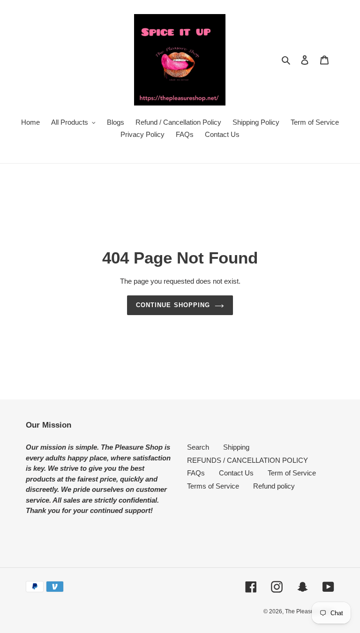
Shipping (236, 447)
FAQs (196, 473)
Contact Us (236, 473)
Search (198, 447)
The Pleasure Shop (309, 611)
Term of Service (292, 473)
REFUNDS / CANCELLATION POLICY (247, 460)
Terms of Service (213, 486)
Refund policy (274, 486)
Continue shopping (173, 305)
